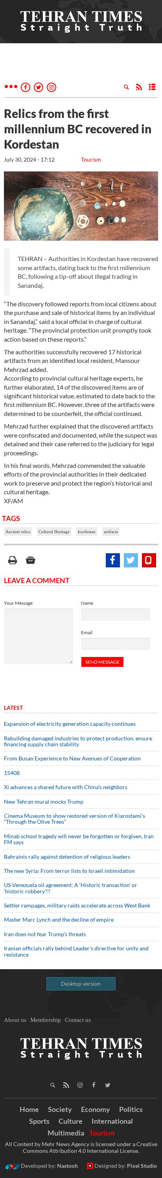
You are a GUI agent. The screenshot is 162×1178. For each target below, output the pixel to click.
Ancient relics (18, 531)
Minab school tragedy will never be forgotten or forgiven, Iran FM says (79, 839)
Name (87, 603)
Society (60, 1109)
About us (15, 1020)
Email (86, 632)
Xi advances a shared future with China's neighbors (65, 787)
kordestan (87, 531)
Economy (95, 1109)
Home (29, 1109)
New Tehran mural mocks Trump (43, 801)
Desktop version (81, 983)
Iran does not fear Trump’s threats (45, 934)
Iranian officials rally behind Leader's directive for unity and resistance (76, 951)
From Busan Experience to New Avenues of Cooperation (72, 758)
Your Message (18, 603)
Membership (45, 1020)
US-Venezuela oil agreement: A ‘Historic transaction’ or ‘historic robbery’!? (70, 888)
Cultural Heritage (54, 531)
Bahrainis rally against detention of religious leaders (67, 856)
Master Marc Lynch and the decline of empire (59, 919)
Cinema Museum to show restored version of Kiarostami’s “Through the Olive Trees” (74, 818)
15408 (12, 772)
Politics (131, 1109)
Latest (13, 707)
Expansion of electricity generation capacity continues (70, 723)
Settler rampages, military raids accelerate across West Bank (77, 905)
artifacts (111, 531)
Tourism (91, 159)
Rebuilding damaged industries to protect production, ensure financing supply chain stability (78, 741)
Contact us (78, 1020)
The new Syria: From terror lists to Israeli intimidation (69, 870)
